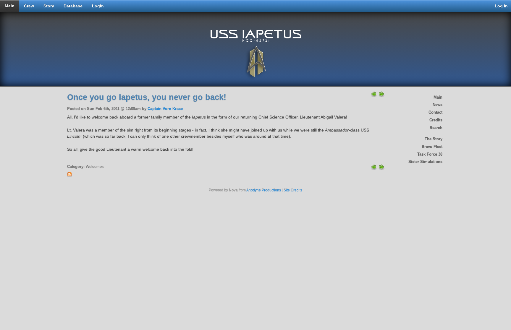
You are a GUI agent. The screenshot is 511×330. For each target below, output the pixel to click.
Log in (501, 6)
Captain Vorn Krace (165, 109)
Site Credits (293, 190)
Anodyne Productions (263, 190)
